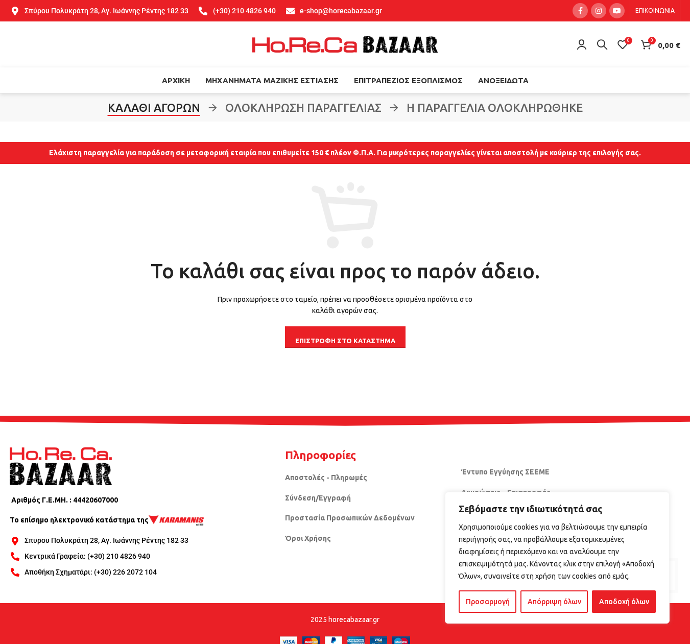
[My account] (582, 44)
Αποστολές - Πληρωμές (326, 477)
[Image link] (61, 465)
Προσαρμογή (488, 602)
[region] (557, 558)
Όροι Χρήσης (308, 538)
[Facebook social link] (580, 10)
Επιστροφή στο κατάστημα (345, 340)
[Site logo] (345, 44)
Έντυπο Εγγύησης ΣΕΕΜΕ (505, 472)
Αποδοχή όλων (624, 602)
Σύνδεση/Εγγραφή (318, 498)
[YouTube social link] (617, 10)
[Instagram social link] (598, 10)
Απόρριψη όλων (554, 602)
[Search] (602, 44)
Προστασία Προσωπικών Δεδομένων (350, 518)
